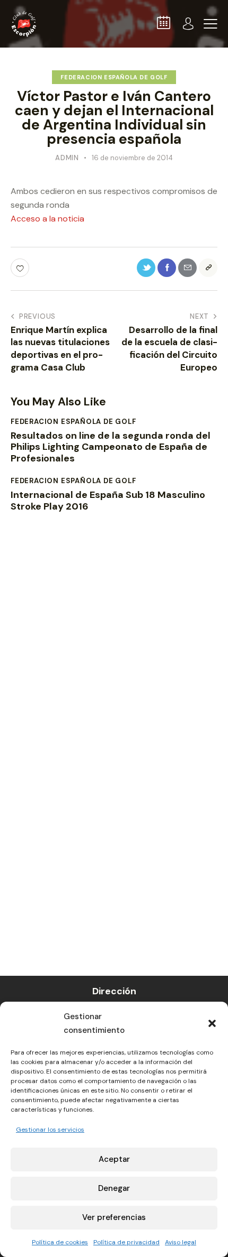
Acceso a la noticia (47, 218)
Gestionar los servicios (50, 1129)
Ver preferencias (114, 1217)
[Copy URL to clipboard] (208, 267)
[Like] (21, 267)
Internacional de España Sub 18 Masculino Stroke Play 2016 (108, 500)
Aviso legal (180, 1242)
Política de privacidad (126, 1242)
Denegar (114, 1188)
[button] (212, 1023)
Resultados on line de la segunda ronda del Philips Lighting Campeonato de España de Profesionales (111, 447)
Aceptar (114, 1159)
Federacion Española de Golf (113, 77)
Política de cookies (60, 1242)
